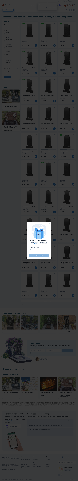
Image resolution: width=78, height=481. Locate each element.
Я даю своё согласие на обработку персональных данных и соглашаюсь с (39, 252)
